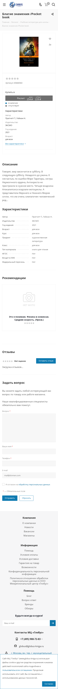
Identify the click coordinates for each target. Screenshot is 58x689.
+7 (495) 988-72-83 (30, 639)
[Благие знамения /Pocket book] (29, 52)
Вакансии (29, 531)
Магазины (29, 535)
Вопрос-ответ (29, 600)
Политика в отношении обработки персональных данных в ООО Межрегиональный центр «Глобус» (29, 581)
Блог (29, 595)
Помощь (29, 550)
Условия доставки (29, 558)
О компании (29, 523)
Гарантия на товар (29, 563)
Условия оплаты (29, 554)
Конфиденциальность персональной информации (29, 573)
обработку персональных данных (34, 484)
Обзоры (29, 608)
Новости (29, 527)
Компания (29, 517)
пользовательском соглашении (17, 670)
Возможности (29, 567)
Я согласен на (28, 484)
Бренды (29, 604)
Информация (29, 545)
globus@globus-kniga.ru (31, 646)
